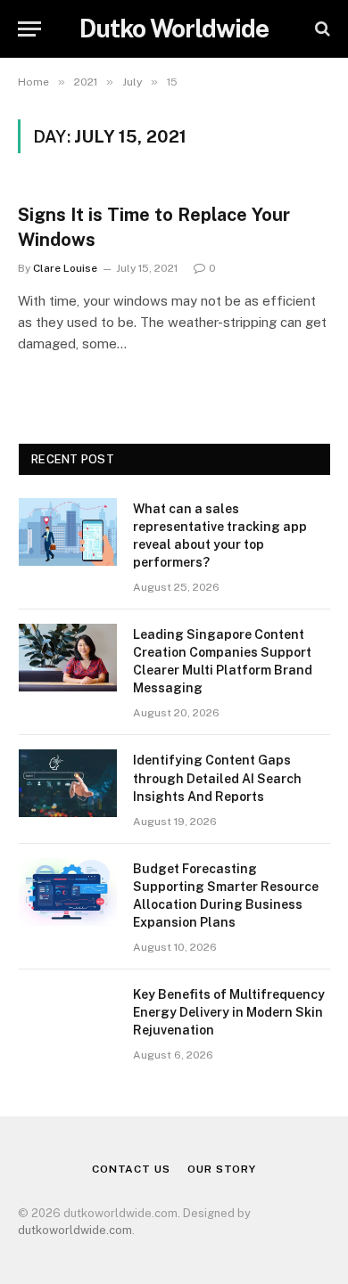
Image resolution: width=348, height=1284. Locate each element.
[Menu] (29, 29)
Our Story (221, 1169)
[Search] (320, 29)
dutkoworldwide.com (75, 1230)
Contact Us (131, 1169)
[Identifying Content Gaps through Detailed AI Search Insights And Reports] (68, 783)
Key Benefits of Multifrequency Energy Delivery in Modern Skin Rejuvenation (229, 1012)
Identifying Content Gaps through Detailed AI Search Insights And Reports (217, 778)
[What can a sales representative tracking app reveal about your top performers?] (68, 532)
